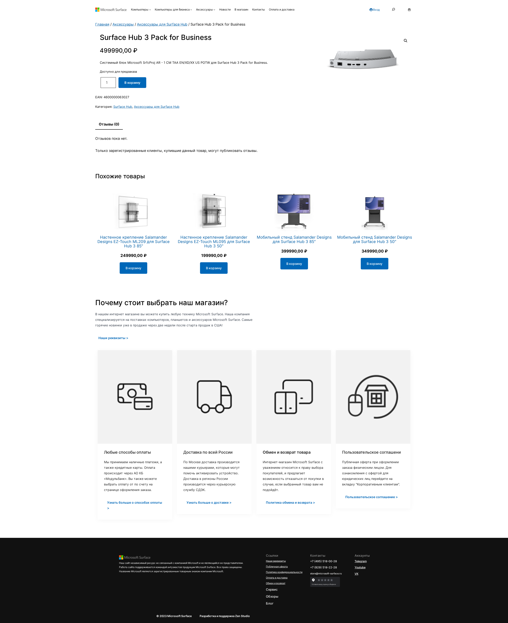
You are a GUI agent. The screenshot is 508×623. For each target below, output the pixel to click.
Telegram (361, 561)
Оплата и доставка (277, 577)
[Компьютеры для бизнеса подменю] (191, 9)
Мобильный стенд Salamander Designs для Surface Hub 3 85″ (294, 239)
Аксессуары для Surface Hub (162, 24)
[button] (405, 40)
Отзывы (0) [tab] (109, 124)
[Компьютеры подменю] (150, 9)
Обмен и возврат (275, 583)
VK (356, 573)
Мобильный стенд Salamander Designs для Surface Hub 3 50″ (374, 239)
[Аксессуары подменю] (214, 9)
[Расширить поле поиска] (393, 9)
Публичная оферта (277, 566)
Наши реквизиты (276, 560)
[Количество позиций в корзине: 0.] (409, 9)
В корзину (132, 83)
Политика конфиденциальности (284, 572)
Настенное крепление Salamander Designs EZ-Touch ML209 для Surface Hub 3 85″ (133, 241)
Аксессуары (123, 24)
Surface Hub (122, 107)
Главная (102, 24)
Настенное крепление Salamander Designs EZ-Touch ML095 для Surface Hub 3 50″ (214, 241)
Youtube (360, 567)
